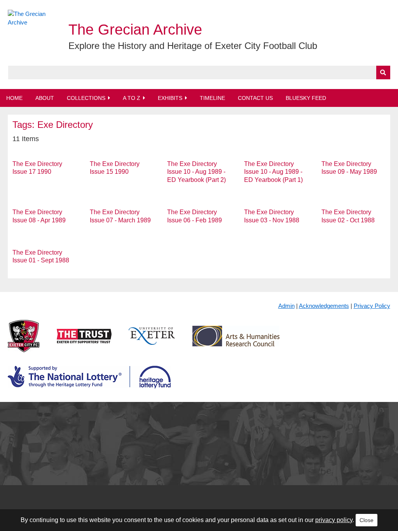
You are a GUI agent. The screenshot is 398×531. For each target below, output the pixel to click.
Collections (86, 98)
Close (367, 520)
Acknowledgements (324, 305)
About (44, 98)
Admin (286, 305)
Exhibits (170, 98)
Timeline (212, 98)
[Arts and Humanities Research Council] (235, 342)
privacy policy (334, 520)
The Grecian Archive (135, 29)
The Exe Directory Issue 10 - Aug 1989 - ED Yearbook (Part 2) (196, 172)
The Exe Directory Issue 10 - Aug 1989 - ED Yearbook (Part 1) (273, 172)
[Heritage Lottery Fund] (89, 383)
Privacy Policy (372, 305)
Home (14, 98)
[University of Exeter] (152, 342)
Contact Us (255, 98)
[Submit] (383, 72)
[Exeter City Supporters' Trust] (84, 342)
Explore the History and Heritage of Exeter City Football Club (192, 45)
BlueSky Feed (306, 98)
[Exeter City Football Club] (24, 342)
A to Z (131, 98)
